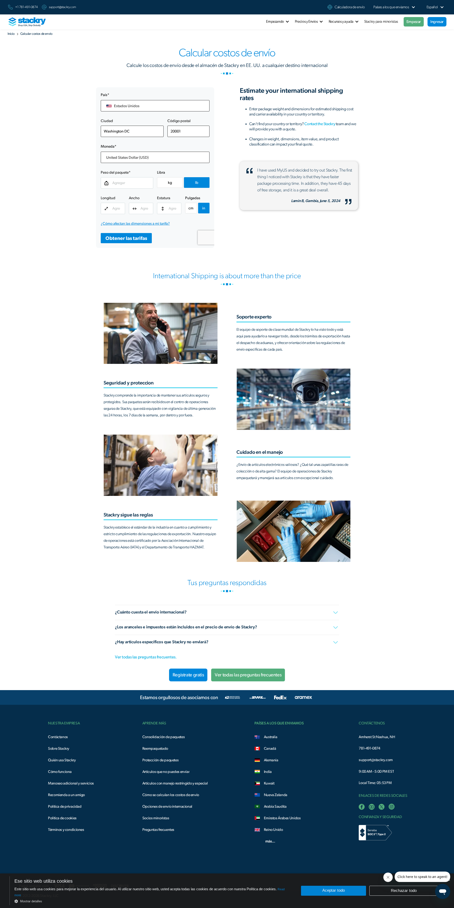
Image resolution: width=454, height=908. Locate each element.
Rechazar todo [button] (404, 890)
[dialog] (227, 890)
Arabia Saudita (275, 806)
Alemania (271, 760)
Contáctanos (58, 737)
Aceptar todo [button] (333, 890)
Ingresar (437, 22)
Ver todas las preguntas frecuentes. (146, 657)
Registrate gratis (188, 675)
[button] (391, 7)
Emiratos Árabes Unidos (282, 818)
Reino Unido (273, 830)
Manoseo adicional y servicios (71, 783)
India (268, 772)
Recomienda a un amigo (66, 795)
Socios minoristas (155, 818)
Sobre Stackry (58, 748)
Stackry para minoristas (381, 21)
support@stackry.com (62, 7)
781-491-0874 (369, 748)
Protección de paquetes (160, 760)
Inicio (11, 33)
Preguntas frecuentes (158, 830)
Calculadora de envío (350, 7)
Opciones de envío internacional (167, 806)
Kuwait (269, 783)
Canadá (270, 748)
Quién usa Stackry (62, 760)
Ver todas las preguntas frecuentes (248, 675)
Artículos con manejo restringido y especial (175, 783)
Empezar (413, 22)
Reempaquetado (155, 748)
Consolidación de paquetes (163, 737)
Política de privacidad (65, 806)
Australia (270, 737)
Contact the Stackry (319, 124)
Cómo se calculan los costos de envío (170, 795)
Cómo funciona (60, 772)
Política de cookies (62, 818)
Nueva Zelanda (275, 795)
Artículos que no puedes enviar (165, 772)
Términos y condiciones (66, 830)
